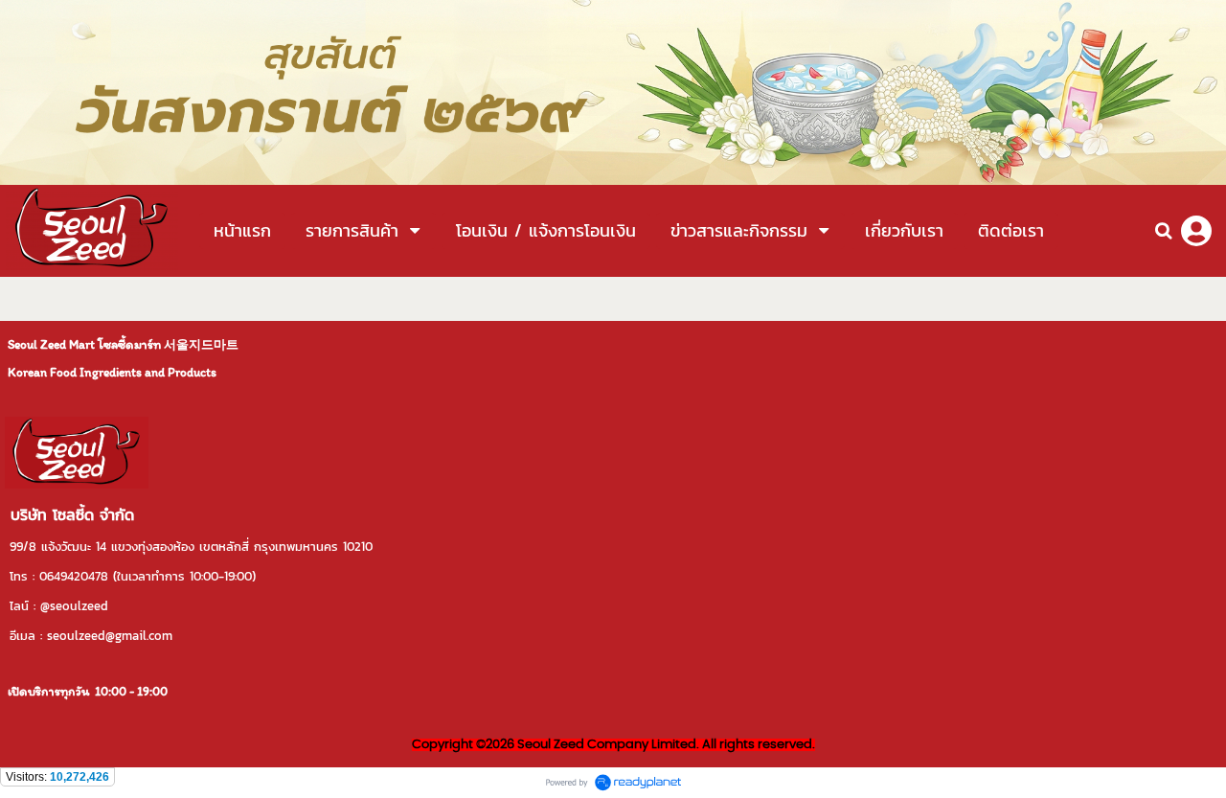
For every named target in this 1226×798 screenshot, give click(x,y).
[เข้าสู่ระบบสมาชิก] (1196, 231)
